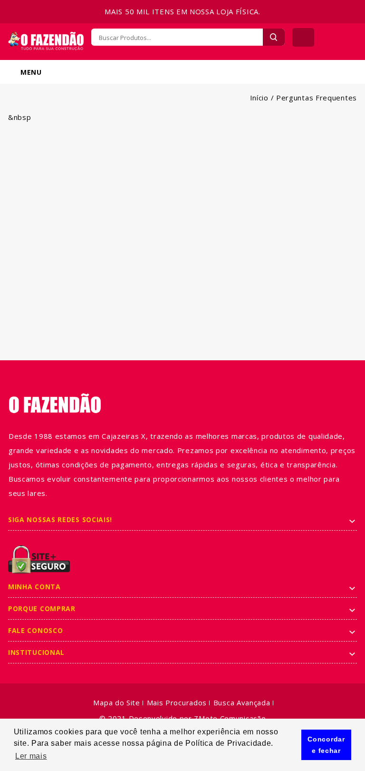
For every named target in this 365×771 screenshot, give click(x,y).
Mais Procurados (177, 702)
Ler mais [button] (31, 756)
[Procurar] (274, 37)
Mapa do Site (116, 702)
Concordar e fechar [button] (326, 744)
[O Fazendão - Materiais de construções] (46, 37)
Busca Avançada (241, 702)
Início (259, 97)
